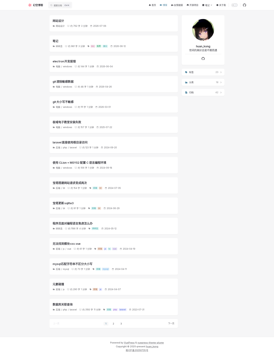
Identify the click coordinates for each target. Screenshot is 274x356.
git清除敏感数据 (63, 81)
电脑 (58, 66)
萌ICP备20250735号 (137, 350)
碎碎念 (59, 46)
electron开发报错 (64, 61)
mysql (66, 269)
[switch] (234, 5)
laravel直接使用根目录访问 (70, 142)
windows (67, 66)
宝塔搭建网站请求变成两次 (70, 183)
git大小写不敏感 (63, 102)
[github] (244, 5)
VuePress (129, 342)
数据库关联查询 (63, 304)
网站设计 (58, 20)
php (65, 147)
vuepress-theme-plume (150, 342)
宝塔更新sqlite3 (63, 203)
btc (92, 46)
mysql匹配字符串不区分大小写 (72, 264)
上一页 (56, 323)
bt (64, 188)
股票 (99, 46)
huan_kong (152, 346)
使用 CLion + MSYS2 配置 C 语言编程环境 (79, 162)
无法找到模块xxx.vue (67, 243)
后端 (58, 147)
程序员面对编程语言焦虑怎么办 (73, 223)
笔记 (55, 41)
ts (109, 249)
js (64, 248)
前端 (58, 248)
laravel (73, 147)
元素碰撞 (58, 284)
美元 (105, 46)
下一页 (171, 323)
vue (69, 248)
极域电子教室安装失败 (67, 122)
